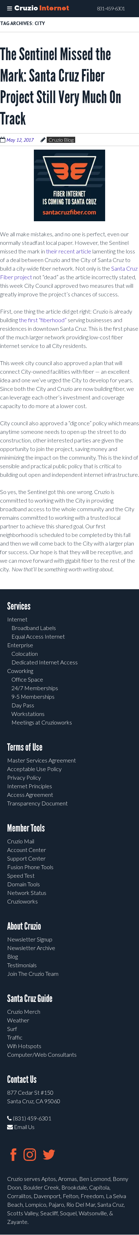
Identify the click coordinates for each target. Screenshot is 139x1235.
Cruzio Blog (60, 140)
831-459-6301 (111, 8)
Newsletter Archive (31, 947)
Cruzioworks (22, 901)
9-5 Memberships (33, 696)
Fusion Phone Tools (30, 866)
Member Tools (26, 828)
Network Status (26, 892)
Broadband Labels (33, 627)
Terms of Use (24, 747)
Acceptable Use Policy (34, 768)
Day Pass (22, 705)
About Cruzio (24, 926)
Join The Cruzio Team (32, 973)
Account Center (26, 849)
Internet (17, 619)
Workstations (28, 713)
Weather (18, 1020)
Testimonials (22, 965)
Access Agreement (30, 794)
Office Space (27, 679)
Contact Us (22, 1079)
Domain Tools (23, 884)
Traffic (14, 1037)
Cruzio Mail (20, 841)
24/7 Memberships (34, 687)
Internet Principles (29, 786)
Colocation (24, 653)
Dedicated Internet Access (44, 662)
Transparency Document (37, 803)
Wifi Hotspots (24, 1045)
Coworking (20, 670)
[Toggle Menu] (9, 8)
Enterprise (20, 644)
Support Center (26, 858)
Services (19, 606)
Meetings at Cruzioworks (41, 722)
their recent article (68, 251)
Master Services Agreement (41, 760)
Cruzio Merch (23, 1011)
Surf (12, 1028)
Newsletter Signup (29, 939)
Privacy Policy (24, 777)
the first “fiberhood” (43, 319)
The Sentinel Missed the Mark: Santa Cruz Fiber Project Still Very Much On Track (60, 86)
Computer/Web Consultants (42, 1054)
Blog (12, 956)
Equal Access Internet (38, 636)
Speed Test (21, 875)
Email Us (24, 1126)
